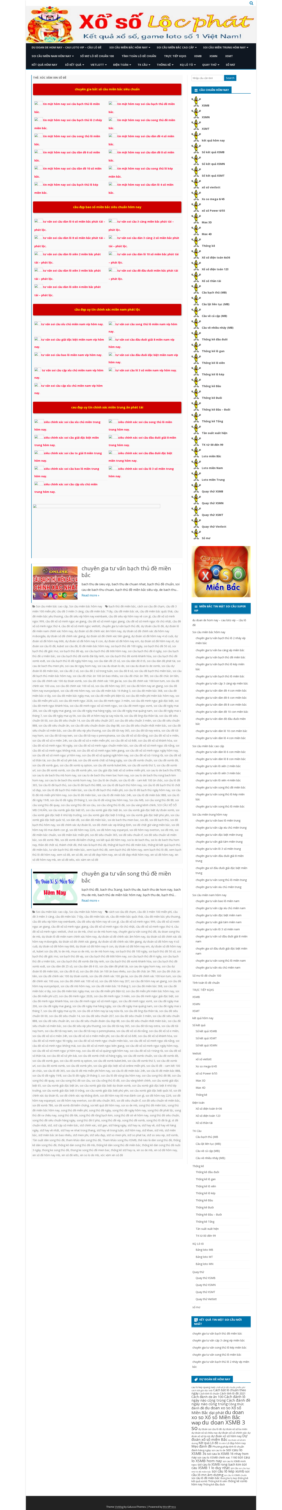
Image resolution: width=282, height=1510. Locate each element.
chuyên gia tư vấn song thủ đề (137, 931)
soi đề (144, 820)
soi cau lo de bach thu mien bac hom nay (103, 775)
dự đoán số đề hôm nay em (121, 641)
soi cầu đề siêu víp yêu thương (82, 730)
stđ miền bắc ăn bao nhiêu (54, 1135)
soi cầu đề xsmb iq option (76, 765)
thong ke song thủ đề (55, 1150)
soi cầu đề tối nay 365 (115, 730)
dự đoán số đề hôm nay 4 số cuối (152, 636)
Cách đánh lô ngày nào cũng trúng (218, 1398)
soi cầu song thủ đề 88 (159, 800)
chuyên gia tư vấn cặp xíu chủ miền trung (221, 827)
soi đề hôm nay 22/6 (82, 830)
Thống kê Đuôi (212, 398)
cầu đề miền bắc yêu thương (162, 916)
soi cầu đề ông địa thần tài (141, 716)
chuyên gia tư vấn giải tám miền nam (219, 922)
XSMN (213, 56)
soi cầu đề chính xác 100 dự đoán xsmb (57, 681)
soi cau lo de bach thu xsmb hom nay (68, 780)
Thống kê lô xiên (213, 363)
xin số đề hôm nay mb (46, 1155)
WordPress (169, 1506)
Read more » (90, 595)
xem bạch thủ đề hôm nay (125, 849)
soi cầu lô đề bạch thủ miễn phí (103, 790)
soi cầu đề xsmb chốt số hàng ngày (100, 760)
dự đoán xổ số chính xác (232, 1432)
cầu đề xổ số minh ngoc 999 (137, 921)
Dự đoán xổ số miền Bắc (219, 1437)
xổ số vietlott (211, 187)
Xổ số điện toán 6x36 (216, 257)
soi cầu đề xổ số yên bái (62, 760)
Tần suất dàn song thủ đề (48, 1140)
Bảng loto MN (204, 1264)
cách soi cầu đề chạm (150, 606)
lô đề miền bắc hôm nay (94, 646)
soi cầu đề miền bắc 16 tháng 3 (111, 691)
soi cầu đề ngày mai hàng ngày (92, 711)
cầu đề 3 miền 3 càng (70, 611)
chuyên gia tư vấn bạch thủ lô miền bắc (220, 676)
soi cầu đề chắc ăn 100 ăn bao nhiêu (95, 676)
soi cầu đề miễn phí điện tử (108, 696)
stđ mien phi (80, 1135)
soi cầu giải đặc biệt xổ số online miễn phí (119, 770)
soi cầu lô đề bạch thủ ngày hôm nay (147, 790)
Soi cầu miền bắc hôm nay (128, 47)
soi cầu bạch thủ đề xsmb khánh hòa (128, 656)
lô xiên (222, 1443)
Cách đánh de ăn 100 (207, 1396)
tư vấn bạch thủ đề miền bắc (67, 849)
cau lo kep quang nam (203, 1387)
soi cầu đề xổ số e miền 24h (49, 740)
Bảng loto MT (204, 1257)
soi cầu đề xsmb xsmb (51, 770)
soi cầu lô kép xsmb (228, 1471)
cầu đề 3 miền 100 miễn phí (154, 912)
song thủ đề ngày (100, 1110)
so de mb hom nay (102, 951)
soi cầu (234, 1468)
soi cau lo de (218, 1450)
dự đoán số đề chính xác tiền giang (108, 636)
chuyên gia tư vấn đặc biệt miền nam (219, 915)
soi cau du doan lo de (111, 666)
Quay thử (209, 65)
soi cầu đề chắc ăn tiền (164, 676)
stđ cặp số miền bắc (65, 1125)
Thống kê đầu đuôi (215, 339)
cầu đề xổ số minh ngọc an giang (65, 621)
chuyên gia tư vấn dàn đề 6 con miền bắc (221, 697)
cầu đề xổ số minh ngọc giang (106, 621)
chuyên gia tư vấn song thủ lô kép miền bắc (219, 1347)
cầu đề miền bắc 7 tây (98, 611)
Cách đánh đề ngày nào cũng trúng (220, 1402)
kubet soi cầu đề (67, 646)
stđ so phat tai (136, 1135)
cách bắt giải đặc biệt (202, 1390)
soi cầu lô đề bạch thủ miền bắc (62, 790)
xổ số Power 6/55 (213, 210)
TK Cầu (143, 65)
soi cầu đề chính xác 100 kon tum (144, 681)
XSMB (198, 56)
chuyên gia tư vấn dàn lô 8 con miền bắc (221, 759)
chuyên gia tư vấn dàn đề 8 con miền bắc (221, 704)
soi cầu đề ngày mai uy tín (59, 716)
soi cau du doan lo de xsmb (143, 666)
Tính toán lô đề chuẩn (139, 56)
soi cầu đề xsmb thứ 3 (141, 765)
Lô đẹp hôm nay (236, 1443)
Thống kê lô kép (213, 374)
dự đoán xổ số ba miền (235, 1429)
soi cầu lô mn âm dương (220, 1473)
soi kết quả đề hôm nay (111, 840)
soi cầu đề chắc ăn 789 (134, 676)
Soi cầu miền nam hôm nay (51, 56)
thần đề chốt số (48, 845)
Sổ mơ (206, 538)
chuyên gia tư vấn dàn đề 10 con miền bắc (222, 711)
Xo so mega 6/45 (213, 199)
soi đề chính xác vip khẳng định (111, 825)
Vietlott (97, 65)
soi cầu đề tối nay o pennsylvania (94, 735)
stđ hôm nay (133, 1130)
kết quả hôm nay (44, 65)
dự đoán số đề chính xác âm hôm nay (97, 631)
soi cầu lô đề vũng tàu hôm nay (108, 800)
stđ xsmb (172, 1135)
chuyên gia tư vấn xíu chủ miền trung (218, 887)
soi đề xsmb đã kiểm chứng (77, 840)
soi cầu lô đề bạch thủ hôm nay (122, 785)
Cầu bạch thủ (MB (207, 1137)
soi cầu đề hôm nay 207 (110, 686)
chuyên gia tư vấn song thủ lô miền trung (221, 880)
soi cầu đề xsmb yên (79, 770)
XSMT (229, 56)
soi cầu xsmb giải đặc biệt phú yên (147, 815)
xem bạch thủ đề (97, 849)
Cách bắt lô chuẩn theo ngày (218, 1391)
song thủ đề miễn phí (74, 1110)
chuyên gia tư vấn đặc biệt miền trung (219, 834)
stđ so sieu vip (156, 1135)
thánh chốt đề (68, 845)
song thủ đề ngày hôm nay (129, 1110)
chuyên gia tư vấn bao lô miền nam (217, 901)
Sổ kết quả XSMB (213, 152)
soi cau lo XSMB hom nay (220, 1459)
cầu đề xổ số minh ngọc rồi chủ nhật (148, 621)
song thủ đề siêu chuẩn (164, 1115)
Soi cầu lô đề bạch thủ (52, 785)
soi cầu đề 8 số (123, 671)
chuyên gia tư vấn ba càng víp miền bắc (220, 650)
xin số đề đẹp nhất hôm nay (131, 854)
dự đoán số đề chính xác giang (66, 636)
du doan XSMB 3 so (218, 1425)
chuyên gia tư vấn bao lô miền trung (218, 820)
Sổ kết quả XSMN (213, 164)
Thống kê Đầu (211, 386)
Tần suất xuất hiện (214, 433)
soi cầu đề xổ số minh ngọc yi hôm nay (56, 755)
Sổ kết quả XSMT (213, 175)
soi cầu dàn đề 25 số (107, 661)
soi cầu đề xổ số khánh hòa (155, 740)
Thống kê (164, 65)
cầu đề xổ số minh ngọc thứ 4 (154, 926)
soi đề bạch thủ (159, 820)
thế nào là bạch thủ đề (92, 845)
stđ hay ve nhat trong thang (78, 1130)
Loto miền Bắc (211, 456)
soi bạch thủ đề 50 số (157, 646)
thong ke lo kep (228, 1478)
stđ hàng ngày (117, 1125)
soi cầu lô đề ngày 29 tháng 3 (68, 800)
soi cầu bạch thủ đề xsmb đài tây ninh (80, 656)
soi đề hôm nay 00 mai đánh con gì (122, 1095)
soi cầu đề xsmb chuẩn (138, 760)
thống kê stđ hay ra (123, 1150)
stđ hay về (148, 1125)
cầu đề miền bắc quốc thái (156, 611)
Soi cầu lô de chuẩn (105, 780)
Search (230, 78)
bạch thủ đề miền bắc (122, 606)
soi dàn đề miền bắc (93, 820)
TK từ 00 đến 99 (212, 445)
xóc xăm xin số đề (87, 859)
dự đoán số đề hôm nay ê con (84, 641)
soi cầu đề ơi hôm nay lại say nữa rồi (100, 716)
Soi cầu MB (136, 800)
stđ (50, 1125)
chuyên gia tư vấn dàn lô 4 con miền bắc (221, 738)
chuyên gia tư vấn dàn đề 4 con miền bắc (221, 690)
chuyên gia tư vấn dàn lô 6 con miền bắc (221, 752)
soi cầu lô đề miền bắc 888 (149, 795)
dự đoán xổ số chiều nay (204, 1432)
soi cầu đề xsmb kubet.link (109, 765)
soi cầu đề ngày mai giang (55, 711)
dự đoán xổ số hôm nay (226, 1436)
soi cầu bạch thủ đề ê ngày (145, 651)
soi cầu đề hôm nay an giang (145, 686)
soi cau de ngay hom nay (80, 666)
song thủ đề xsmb (133, 1120)
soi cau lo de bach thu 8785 (163, 770)
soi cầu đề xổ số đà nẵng (132, 735)
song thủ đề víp (111, 1120)
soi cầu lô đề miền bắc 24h (114, 795)
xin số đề (77, 854)
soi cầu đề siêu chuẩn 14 (64, 720)
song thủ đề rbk (68, 1115)
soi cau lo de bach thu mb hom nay (54, 775)
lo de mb (64, 951)
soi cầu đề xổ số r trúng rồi (146, 755)
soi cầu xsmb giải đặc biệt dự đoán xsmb (148, 810)
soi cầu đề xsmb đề (166, 760)
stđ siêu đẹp (97, 1135)
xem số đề (63, 854)
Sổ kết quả (73, 65)
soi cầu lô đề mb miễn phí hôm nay (88, 1071)
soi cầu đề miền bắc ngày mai (70, 696)
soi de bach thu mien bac (123, 820)
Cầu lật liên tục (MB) (215, 304)
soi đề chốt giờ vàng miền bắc (151, 825)
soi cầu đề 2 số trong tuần (96, 671)
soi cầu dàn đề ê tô (133, 661)
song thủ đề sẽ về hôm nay (131, 1115)
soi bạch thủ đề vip (71, 651)
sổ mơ (230, 65)
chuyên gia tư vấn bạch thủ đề (120, 626)
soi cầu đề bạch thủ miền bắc (152, 671)
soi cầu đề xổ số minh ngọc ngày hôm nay (152, 750)
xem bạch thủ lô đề (155, 849)
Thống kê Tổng (212, 421)
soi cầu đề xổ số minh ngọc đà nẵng (151, 745)
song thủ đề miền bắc (152, 1105)
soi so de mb (129, 1105)
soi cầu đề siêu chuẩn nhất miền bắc (143, 725)
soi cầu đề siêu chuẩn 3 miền (133, 720)
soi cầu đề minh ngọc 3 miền (112, 701)
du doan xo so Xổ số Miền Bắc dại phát (216, 1410)
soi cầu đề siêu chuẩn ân (54, 725)
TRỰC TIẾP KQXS (175, 56)
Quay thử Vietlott (214, 526)
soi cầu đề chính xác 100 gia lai (102, 681)
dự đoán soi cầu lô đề (210, 1429)
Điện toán (120, 65)
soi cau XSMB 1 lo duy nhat (219, 1466)
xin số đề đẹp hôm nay (98, 854)
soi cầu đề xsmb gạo (45, 765)
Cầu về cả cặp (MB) (214, 316)
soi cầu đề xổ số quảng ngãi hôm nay (105, 755)
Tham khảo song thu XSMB (119, 1140)
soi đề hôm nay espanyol (112, 830)
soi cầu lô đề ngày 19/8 (46, 1075)
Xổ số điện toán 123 (215, 269)
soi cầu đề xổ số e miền (163, 735)
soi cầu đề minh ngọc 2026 (75, 701)
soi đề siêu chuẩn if (131, 835)
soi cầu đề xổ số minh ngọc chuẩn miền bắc (101, 745)
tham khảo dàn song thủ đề (83, 1140)
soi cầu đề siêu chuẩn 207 (97, 720)
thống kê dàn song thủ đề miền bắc (118, 1145)
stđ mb (158, 1130)
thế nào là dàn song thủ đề (155, 1140)
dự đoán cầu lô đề (152, 626)
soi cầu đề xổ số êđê (124, 740)
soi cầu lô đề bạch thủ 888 (84, 785)
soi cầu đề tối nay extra (145, 730)
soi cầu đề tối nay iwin (58, 735)
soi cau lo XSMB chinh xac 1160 (217, 1457)
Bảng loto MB (204, 1249)
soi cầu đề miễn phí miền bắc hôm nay (150, 696)
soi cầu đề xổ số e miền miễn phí (89, 740)
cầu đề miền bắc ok (126, 611)
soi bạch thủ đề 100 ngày (126, 646)
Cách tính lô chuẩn (209, 1393)
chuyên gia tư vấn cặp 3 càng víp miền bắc (222, 683)
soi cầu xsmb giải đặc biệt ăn (104, 810)
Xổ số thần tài (211, 281)
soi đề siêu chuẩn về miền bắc (161, 1100)
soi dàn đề (72, 820)
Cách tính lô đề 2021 (233, 1393)
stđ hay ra (134, 1125)
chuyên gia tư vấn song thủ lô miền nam (221, 960)
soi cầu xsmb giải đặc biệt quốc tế (151, 1090)
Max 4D (207, 234)
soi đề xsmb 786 (48, 840)
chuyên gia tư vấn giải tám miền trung (219, 841)
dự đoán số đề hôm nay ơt (157, 641)
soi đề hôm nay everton (144, 830)
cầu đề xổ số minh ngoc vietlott (80, 626)
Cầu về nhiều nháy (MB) (217, 327)
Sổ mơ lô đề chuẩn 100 (97, 56)
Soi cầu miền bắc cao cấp (175, 47)
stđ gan (102, 1125)
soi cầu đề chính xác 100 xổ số (75, 686)
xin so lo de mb (89, 1155)
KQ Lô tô (186, 65)
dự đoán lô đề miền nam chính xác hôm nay (69, 936)
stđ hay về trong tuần (110, 1130)
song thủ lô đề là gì (158, 1120)
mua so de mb (80, 951)
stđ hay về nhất (49, 1130)
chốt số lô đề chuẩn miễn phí (230, 1387)
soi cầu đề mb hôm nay (75, 691)
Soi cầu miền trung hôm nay (224, 47)
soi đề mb (167, 830)
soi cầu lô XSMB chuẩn (235, 1475)
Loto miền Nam (212, 468)
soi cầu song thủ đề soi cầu (78, 805)
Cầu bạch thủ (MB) (214, 292)
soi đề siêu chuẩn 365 (103, 835)
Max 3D (207, 222)
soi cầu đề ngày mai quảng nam (132, 711)
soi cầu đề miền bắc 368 (147, 691)
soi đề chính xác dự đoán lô (74, 825)
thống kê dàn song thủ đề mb (76, 1145)
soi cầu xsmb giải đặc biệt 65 (66, 810)
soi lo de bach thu (138, 840)
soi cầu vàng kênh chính (141, 805)
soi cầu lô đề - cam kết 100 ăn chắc (141, 780)
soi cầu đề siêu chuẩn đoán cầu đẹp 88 (95, 725)
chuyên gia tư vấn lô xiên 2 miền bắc (218, 766)
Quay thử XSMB (212, 491)
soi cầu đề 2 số (69, 671)
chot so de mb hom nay (102, 931)
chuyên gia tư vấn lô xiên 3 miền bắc (218, 773)
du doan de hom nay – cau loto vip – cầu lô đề (66, 47)
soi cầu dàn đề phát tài (161, 661)
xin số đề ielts (65, 859)
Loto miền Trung (213, 479)
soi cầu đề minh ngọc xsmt (135, 706)
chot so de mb (77, 931)
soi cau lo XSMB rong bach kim (219, 1464)
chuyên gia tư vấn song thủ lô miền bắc (220, 806)
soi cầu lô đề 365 (54, 1071)
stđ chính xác (88, 1125)
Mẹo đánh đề (201, 1446)
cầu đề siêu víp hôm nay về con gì (130, 616)
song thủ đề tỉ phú (88, 1120)
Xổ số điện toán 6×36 (209, 1108)
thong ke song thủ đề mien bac (90, 1150)
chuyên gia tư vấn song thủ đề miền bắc (126, 877)
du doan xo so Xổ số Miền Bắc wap (217, 1417)
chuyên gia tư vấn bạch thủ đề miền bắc (126, 572)
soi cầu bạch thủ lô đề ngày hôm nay (70, 661)
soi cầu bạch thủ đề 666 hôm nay (105, 651)
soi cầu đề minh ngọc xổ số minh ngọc (93, 706)
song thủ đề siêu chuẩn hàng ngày (53, 1120)
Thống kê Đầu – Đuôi (216, 409)
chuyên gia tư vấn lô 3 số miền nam (218, 929)
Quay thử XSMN (212, 503)
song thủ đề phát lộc (160, 1110)
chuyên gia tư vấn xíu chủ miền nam (218, 967)
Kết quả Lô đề (208, 1443)
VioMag (119, 1506)
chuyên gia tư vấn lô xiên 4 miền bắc (218, 780)
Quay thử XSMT (212, 515)
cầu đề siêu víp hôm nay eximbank (85, 616)
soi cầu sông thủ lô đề (111, 805)
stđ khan (147, 1130)
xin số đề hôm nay (161, 854)
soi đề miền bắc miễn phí (73, 835)
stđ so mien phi (116, 1135)
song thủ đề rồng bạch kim (96, 1115)
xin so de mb (145, 1150)
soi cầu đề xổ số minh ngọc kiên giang (100, 750)
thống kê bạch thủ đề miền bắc (127, 845)
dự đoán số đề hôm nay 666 (56, 946)
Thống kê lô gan (213, 351)
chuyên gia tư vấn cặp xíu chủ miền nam (221, 908)
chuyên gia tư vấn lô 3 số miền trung (218, 849)
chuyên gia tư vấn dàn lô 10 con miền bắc (221, 731)
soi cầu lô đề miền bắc (82, 795)
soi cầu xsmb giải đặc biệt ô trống (104, 815)
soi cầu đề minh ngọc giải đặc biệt (152, 701)
